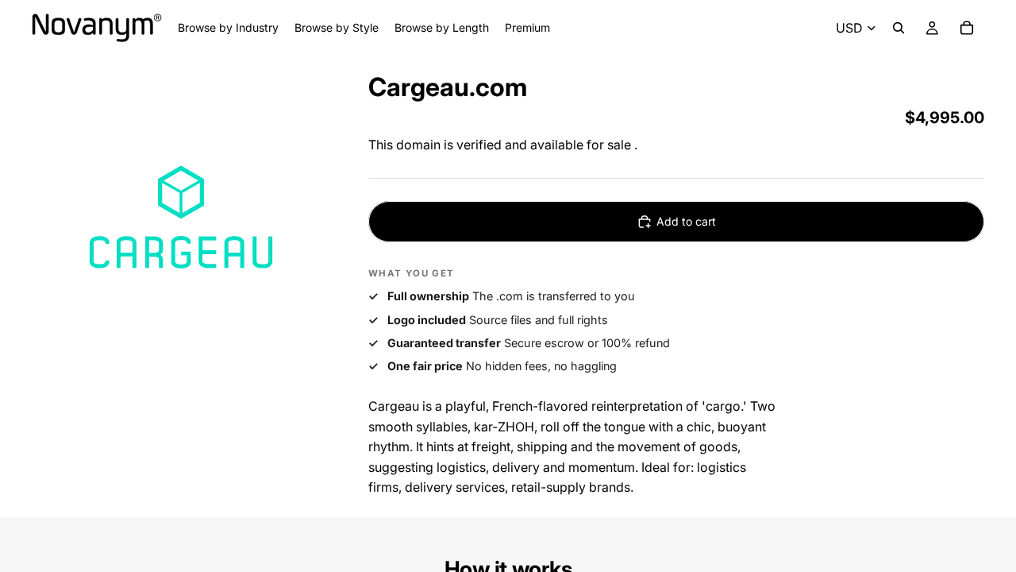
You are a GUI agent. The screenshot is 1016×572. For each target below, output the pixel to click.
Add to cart (686, 221)
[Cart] (966, 27)
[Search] (898, 27)
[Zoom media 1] (181, 218)
